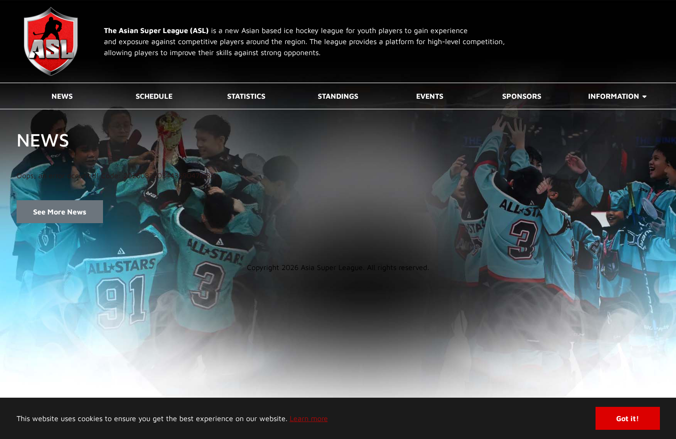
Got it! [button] (627, 418)
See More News (59, 212)
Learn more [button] (309, 418)
